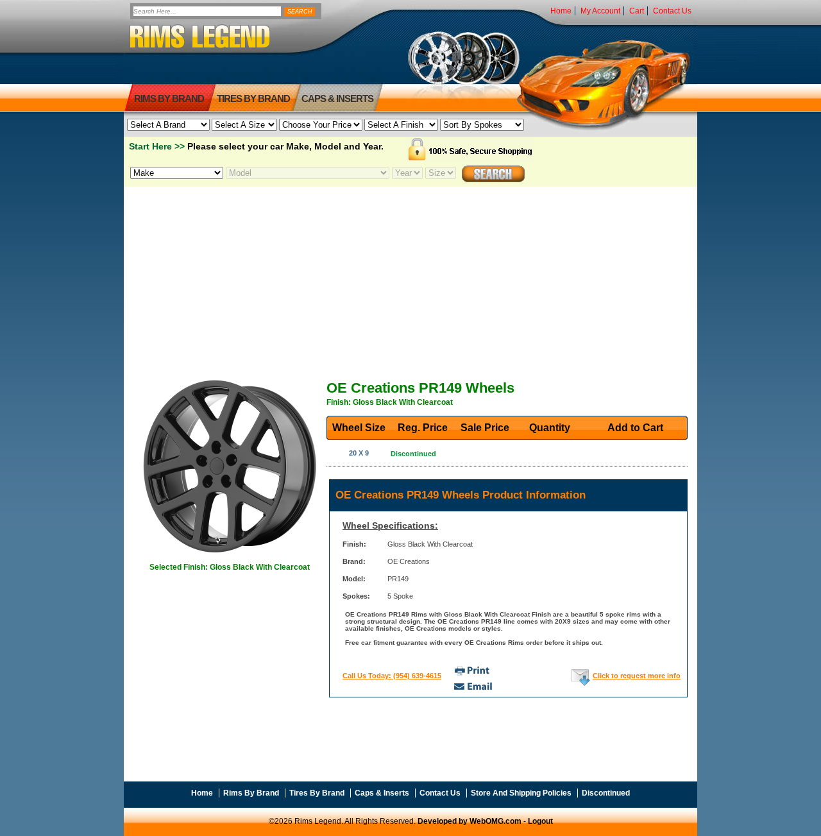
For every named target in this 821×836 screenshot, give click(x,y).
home (560, 10)
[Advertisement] (410, 278)
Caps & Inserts (337, 98)
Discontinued (606, 793)
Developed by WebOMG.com (469, 821)
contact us (672, 10)
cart (636, 10)
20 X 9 (359, 453)
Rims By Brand (169, 98)
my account (600, 10)
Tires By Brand (316, 793)
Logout (540, 821)
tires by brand (253, 98)
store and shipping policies (521, 793)
